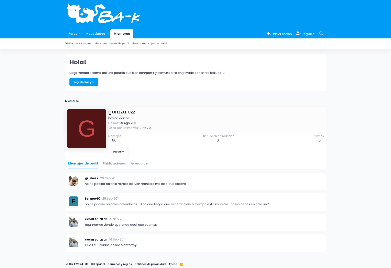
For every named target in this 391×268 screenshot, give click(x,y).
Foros (73, 34)
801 (115, 140)
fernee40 (92, 198)
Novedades (95, 34)
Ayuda (172, 264)
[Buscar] (321, 33)
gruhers (91, 178)
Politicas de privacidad (150, 264)
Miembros (122, 34)
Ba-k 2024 (76, 264)
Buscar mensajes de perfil (149, 43)
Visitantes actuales (78, 43)
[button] (80, 33)
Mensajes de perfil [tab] (83, 163)
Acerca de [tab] (139, 163)
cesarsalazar (96, 219)
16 (319, 140)
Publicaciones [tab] (114, 163)
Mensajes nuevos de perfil (111, 43)
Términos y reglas (120, 264)
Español (99, 264)
